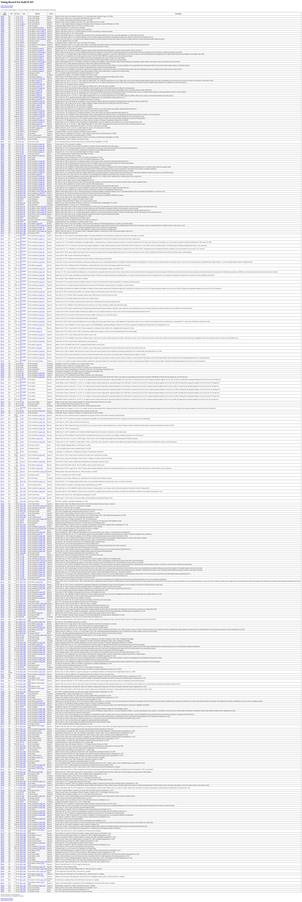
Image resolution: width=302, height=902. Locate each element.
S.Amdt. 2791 (41, 803)
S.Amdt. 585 (41, 146)
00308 (2, 710)
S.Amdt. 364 (39, 99)
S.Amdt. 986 (41, 377)
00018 (2, 48)
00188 (2, 455)
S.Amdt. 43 (43, 44)
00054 (2, 116)
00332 (2, 757)
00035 (2, 80)
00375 (2, 842)
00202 (2, 501)
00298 (2, 691)
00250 (2, 594)
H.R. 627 (22, 455)
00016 (2, 44)
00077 (2, 161)
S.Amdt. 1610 (41, 558)
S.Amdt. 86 (41, 67)
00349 (2, 792)
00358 (2, 809)
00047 (2, 103)
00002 (2, 18)
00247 (2, 588)
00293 (2, 678)
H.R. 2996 (23, 669)
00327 (2, 748)
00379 (2, 850)
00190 (2, 461)
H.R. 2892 (23, 532)
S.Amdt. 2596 (41, 712)
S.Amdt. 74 (43, 61)
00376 (2, 844)
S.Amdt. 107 (41, 120)
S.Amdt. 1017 (41, 418)
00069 (2, 146)
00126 (2, 268)
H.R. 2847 (23, 726)
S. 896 (22, 411)
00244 (2, 582)
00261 (2, 614)
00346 (2, 785)
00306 (2, 707)
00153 (2, 357)
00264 (2, 622)
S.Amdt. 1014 (41, 411)
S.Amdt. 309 (41, 110)
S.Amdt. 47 (41, 59)
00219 (2, 534)
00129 (2, 278)
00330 (2, 753)
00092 (2, 189)
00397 (2, 891)
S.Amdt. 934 (39, 328)
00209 (2, 515)
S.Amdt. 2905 (41, 822)
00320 (2, 734)
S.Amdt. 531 (41, 122)
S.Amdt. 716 (41, 229)
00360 (2, 813)
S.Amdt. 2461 (41, 674)
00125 (2, 265)
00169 (2, 399)
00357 (2, 807)
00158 (2, 369)
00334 (2, 761)
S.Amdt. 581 (41, 144)
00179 (2, 425)
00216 (2, 528)
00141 (2, 318)
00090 (2, 185)
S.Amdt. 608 (41, 163)
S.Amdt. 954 (41, 324)
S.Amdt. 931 (41, 301)
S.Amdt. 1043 (41, 428)
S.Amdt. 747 (41, 245)
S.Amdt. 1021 (41, 442)
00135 (2, 298)
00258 (2, 609)
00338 (2, 769)
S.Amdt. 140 (41, 101)
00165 (2, 386)
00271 (2, 635)
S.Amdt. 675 (43, 210)
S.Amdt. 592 (41, 155)
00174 (2, 411)
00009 (2, 31)
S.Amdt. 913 (41, 281)
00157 (2, 367)
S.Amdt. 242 (39, 95)
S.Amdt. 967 (39, 344)
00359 (2, 811)
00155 (2, 363)
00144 (2, 328)
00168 (2, 396)
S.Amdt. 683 (43, 214)
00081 (2, 168)
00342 (2, 777)
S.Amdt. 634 (41, 176)
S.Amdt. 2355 (41, 642)
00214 (2, 524)
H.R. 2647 (23, 746)
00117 (2, 239)
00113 (2, 229)
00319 (2, 732)
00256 (2, 605)
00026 (2, 63)
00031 (2, 73)
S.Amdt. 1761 (41, 570)
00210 (2, 517)
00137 (2, 305)
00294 (2, 680)
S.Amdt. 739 (41, 242)
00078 (2, 163)
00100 (2, 204)
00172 (2, 405)
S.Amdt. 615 (41, 193)
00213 (2, 522)
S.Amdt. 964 (41, 351)
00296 (2, 686)
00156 (2, 365)
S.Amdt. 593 (41, 178)
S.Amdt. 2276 (39, 613)
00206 (2, 509)
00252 (2, 598)
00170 (2, 402)
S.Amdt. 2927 (41, 824)
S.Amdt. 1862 (39, 582)
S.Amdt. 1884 (41, 588)
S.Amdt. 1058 (43, 471)
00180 (2, 428)
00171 (2, 404)
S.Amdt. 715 (43, 225)
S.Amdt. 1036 (41, 435)
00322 (2, 738)
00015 (2, 42)
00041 (2, 92)
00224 (2, 543)
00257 (2, 607)
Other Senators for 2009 (7, 7)
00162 (2, 377)
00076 (2, 159)
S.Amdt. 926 (41, 321)
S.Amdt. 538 (39, 124)
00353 (2, 800)
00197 (2, 484)
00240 (2, 573)
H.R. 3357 (23, 592)
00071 (2, 150)
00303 (2, 701)
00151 (2, 351)
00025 (2, 61)
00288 (2, 667)
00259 (2, 611)
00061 (2, 129)
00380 (2, 852)
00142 (2, 321)
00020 (2, 52)
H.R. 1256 (23, 504)
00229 (2, 553)
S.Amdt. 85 (41, 65)
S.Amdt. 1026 (41, 432)
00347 (2, 787)
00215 (2, 526)
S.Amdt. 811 (41, 315)
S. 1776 (22, 744)
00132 (2, 288)
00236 (2, 566)
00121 (2, 252)
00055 (2, 118)
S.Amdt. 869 (39, 265)
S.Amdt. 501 (41, 114)
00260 (2, 613)
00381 (2, 854)
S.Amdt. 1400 (41, 532)
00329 (2, 751)
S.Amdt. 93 (41, 71)
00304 (2, 703)
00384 (2, 859)
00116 (2, 235)
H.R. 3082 (23, 781)
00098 (2, 201)
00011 (2, 35)
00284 (2, 659)
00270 (2, 633)
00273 (2, 639)
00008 (2, 29)
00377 (2, 846)
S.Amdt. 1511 (43, 560)
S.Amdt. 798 (39, 331)
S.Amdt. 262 (39, 92)
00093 (2, 191)
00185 (2, 445)
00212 (2, 521)
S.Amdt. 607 (41, 168)
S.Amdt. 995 (41, 375)
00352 (2, 798)
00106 (2, 216)
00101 (2, 206)
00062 (2, 131)
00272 (2, 637)
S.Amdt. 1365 (42, 528)
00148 (2, 341)
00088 (2, 182)
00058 (2, 124)
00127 (2, 272)
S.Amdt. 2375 (39, 644)
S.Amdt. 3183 (41, 842)
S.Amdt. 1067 (41, 455)
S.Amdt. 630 (41, 180)
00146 (2, 334)
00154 (2, 361)
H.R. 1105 (23, 155)
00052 (2, 112)
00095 (2, 195)
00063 (2, 133)
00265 (2, 623)
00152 (2, 354)
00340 (2, 774)
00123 (2, 258)
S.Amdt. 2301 (41, 622)
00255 (2, 603)
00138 (2, 308)
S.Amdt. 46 (41, 56)
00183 (2, 438)
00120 (2, 248)
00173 (2, 408)
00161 (2, 375)
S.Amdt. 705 (43, 231)
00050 (2, 109)
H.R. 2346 (23, 481)
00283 (2, 657)
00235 (2, 564)
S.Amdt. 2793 (41, 846)
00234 (2, 562)
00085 (2, 176)
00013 (2, 39)
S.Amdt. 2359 (41, 657)
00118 (2, 242)
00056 (2, 120)
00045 (2, 99)
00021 (2, 54)
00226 (2, 547)
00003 (2, 20)
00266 (2, 625)
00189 (2, 458)
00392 (2, 880)
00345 (2, 783)
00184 (2, 442)
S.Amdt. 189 (41, 103)
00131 (2, 285)
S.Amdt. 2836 (41, 805)
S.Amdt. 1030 (41, 425)
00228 (2, 551)
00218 (2, 532)
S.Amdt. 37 (43, 37)
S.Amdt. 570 (43, 125)
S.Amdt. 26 (43, 29)
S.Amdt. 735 (41, 268)
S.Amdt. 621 (43, 195)
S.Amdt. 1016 (41, 415)
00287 (2, 665)
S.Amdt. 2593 (41, 703)
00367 (2, 826)
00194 (2, 475)
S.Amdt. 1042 (39, 438)
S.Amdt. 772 (41, 248)
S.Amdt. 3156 (41, 848)
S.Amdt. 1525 (41, 575)
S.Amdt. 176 (39, 109)
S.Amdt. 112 (39, 82)
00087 (2, 180)
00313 (2, 720)
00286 (2, 663)
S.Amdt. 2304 (39, 625)
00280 (2, 652)
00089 (2, 184)
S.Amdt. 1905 (41, 594)
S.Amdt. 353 (39, 105)
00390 (2, 874)
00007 (2, 27)
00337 (2, 766)
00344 (2, 781)
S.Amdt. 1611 (41, 556)
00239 (2, 572)
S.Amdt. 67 (43, 52)
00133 (2, 291)
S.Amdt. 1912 (41, 607)
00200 (2, 494)
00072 (2, 151)
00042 (2, 93)
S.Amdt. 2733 (41, 785)
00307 (2, 708)
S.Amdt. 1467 (41, 545)
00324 (2, 742)
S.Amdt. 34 (43, 39)
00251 (2, 596)
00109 (2, 221)
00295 (2, 684)
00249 (2, 592)
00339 (2, 772)
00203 (2, 504)
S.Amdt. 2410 (41, 659)
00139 (2, 311)
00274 (2, 640)
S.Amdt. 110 (39, 76)
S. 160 (22, 137)
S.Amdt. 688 (39, 223)
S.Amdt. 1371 (39, 534)
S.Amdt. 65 (41, 50)
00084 (2, 174)
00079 (2, 165)
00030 (2, 71)
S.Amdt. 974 (41, 338)
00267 (2, 627)
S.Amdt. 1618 (41, 568)
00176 (2, 415)
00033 (2, 76)
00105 (2, 214)
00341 (2, 775)
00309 (2, 712)
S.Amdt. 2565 (41, 714)
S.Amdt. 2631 (41, 765)
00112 (2, 227)
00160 (2, 373)
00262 (2, 616)
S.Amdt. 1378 (41, 543)
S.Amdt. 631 (41, 182)
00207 (2, 511)
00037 (2, 84)
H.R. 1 (22, 76)
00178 (2, 422)
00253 (2, 599)
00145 (2, 331)
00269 (2, 631)
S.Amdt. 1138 (41, 498)
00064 (2, 135)
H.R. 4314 (23, 891)
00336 (2, 765)
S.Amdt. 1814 (41, 579)
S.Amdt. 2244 (41, 609)
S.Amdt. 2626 (41, 729)
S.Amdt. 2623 (41, 720)
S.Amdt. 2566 (41, 716)
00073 (2, 153)
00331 (2, 755)
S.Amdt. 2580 (41, 718)
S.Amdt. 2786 (43, 868)
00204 (2, 505)
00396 (2, 889)
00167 (2, 392)
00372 (2, 837)
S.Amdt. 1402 (41, 538)
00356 (2, 805)
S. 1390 (22, 556)
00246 (2, 586)
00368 (2, 828)
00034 (2, 78)
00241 (2, 575)
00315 (2, 724)
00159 (2, 371)
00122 (2, 255)
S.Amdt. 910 (41, 298)
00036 (2, 82)
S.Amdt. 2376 (41, 652)
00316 (2, 726)
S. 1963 (22, 796)
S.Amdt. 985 (41, 373)
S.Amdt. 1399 (41, 536)
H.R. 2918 (23, 524)
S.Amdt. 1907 (41, 592)
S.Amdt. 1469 (41, 564)
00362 (2, 817)
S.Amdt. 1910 (41, 605)
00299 (2, 693)
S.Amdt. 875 (41, 285)
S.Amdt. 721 (41, 227)
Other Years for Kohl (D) (7, 6)
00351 (2, 796)
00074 (2, 155)
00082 (2, 170)
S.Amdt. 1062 (39, 465)
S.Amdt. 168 (39, 86)
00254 (2, 601)
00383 (2, 858)
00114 (2, 231)
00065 (2, 137)
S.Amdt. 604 (43, 191)
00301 (2, 697)
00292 (2, 676)
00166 (2, 389)
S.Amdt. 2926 (41, 818)
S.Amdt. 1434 (41, 549)
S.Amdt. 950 (41, 311)
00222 (2, 539)
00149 (2, 344)
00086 (2, 178)
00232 (2, 558)
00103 (2, 210)
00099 (2, 202)
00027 (2, 65)
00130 (2, 281)
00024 (2, 59)
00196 (2, 481)
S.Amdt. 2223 (41, 598)
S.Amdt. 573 (41, 150)
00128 (2, 275)
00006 (2, 25)
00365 (2, 822)
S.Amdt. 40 (41, 48)
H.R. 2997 (23, 603)
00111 (2, 225)
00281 (2, 654)
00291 (2, 674)
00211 (2, 519)
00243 (2, 579)
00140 (2, 315)
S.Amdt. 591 (41, 148)
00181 (2, 432)
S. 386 (22, 373)
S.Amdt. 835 (41, 258)
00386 (2, 864)
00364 (2, 820)
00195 (2, 478)
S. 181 (22, 22)
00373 (2, 839)
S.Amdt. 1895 (41, 586)
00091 (2, 187)
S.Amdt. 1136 (41, 488)
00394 (2, 885)
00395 (2, 887)
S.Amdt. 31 (43, 35)
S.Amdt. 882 (41, 278)
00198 (2, 488)
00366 (2, 824)
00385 (2, 861)
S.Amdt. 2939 (41, 826)
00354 (2, 801)
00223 (2, 541)
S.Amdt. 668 (41, 184)
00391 (2, 876)
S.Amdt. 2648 (39, 772)
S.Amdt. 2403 (41, 661)
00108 (2, 219)
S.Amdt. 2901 (41, 813)
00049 (2, 107)
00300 (2, 695)
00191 (2, 465)
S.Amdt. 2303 (41, 627)
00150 (2, 348)
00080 (2, 167)
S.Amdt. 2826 (41, 807)
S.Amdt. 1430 (41, 551)
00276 (2, 644)
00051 (2, 110)
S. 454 (22, 448)
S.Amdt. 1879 (41, 584)
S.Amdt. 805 (41, 275)
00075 (2, 157)
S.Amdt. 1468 (41, 547)
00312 (2, 718)
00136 (2, 301)
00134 (2, 295)
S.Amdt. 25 (41, 27)
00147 (2, 338)
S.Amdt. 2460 (41, 671)
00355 (2, 803)
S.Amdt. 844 (41, 262)
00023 (2, 58)
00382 (2, 856)
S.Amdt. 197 (39, 107)
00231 (2, 556)
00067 (2, 141)
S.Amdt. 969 (39, 348)
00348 (2, 790)
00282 (2, 656)
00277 (2, 646)
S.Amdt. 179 (41, 84)
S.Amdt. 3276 (43, 861)
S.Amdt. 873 (41, 334)
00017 (2, 46)
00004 (2, 22)
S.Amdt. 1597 (41, 572)
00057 (2, 122)
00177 (2, 418)
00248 (2, 590)
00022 (2, 56)
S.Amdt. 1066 (41, 461)
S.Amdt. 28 (43, 33)
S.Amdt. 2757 (41, 781)
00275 (2, 642)
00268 (2, 629)
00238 (2, 570)
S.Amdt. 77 (41, 58)
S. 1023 (22, 513)
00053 (2, 114)
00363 (2, 818)
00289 (2, 669)
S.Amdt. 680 (43, 206)
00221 (2, 538)
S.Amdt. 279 (41, 97)
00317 (2, 729)
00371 (2, 835)
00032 (2, 75)
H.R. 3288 (23, 642)
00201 (2, 498)
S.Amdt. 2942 (41, 828)
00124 (2, 262)
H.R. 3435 (23, 619)
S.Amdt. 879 (41, 318)
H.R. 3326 (23, 701)
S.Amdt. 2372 (41, 648)
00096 (2, 197)
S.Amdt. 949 (41, 291)
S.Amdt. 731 (41, 239)
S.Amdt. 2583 (41, 722)
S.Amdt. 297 (41, 116)
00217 (2, 530)
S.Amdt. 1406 (41, 539)
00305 (2, 705)
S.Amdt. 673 (41, 185)
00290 (2, 671)
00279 (2, 650)
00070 (2, 148)
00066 (2, 139)
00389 (2, 871)
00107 (2, 218)
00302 (2, 699)
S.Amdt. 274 (39, 118)
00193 (2, 471)
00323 (2, 740)
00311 (2, 716)
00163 (2, 379)
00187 (2, 451)
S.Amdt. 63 (41, 69)
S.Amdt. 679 (43, 208)
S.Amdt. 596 (41, 161)
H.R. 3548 (23, 751)
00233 (2, 560)
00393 (2, 883)
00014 (2, 41)
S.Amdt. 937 (41, 357)
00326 (2, 746)
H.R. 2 (22, 44)
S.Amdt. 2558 (39, 701)
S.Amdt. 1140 (41, 491)
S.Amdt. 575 (41, 151)
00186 (2, 448)
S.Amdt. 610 (41, 165)
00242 (2, 577)
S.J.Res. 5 (22, 24)
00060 (2, 127)
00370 (2, 833)
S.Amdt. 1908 (43, 603)
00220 (2, 536)
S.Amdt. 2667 (39, 766)
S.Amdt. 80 (41, 63)
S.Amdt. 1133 (41, 481)
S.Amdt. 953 (41, 305)
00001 (2, 16)
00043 (2, 95)
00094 (2, 193)
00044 (2, 97)
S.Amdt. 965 (41, 341)
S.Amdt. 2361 (41, 654)
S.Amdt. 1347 (43, 519)
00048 (2, 105)
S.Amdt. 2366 (41, 650)
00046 (2, 101)
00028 (2, 67)
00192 (2, 468)
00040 (2, 90)
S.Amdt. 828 (41, 354)
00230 (2, 555)
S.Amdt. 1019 (41, 422)
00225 (2, 545)
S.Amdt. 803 (41, 308)
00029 (2, 69)
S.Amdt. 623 (41, 167)
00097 (2, 199)
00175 (2, 412)
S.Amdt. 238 (41, 88)
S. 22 (21, 16)
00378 (2, 848)
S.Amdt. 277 (39, 93)
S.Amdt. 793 (41, 272)
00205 (2, 507)
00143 (2, 324)
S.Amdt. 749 (41, 235)
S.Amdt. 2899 (41, 815)
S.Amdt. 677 (43, 212)
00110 (2, 223)
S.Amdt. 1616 (41, 562)
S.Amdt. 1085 (39, 468)
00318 (2, 731)
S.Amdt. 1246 (41, 507)
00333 (2, 759)
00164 (2, 383)
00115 (2, 233)
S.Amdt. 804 (41, 252)
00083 (2, 172)
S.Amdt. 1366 (41, 526)
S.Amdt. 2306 (39, 629)
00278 (2, 648)
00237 (2, 568)
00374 (2, 841)
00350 (2, 794)
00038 (2, 86)
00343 (2, 779)
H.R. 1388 (23, 219)
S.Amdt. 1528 (41, 566)
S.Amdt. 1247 (43, 505)
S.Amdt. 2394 (41, 669)
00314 (2, 722)
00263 (2, 619)
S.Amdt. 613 (41, 172)
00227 (2, 549)
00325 (2, 744)
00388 (2, 868)
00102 (2, 208)
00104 (2, 212)
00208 (2, 513)
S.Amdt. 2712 (39, 757)
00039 (2, 88)
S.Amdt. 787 (41, 295)
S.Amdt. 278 (39, 90)
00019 (2, 50)
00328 (2, 749)
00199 (2, 491)
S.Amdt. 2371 (41, 646)
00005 (2, 24)
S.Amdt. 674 (41, 187)
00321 (2, 736)
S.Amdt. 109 (41, 78)
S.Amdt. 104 (39, 80)
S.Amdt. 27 (43, 31)
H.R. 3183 (23, 579)
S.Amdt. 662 (41, 189)
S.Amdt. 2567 (41, 708)
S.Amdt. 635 (39, 174)
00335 (2, 763)
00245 (2, 584)
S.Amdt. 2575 (41, 705)
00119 (2, 245)
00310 (2, 714)
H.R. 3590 (23, 800)
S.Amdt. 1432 (41, 541)
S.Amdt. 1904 (39, 596)
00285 (2, 661)
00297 (2, 689)
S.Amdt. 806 (41, 255)
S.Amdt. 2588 (41, 710)
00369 (2, 830)
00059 (2, 125)
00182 (2, 435)
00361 (2, 815)
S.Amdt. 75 (41, 54)
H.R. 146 (22, 202)
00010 (2, 33)
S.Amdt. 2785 (41, 796)
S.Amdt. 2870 (41, 811)
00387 (2, 867)
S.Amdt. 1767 (41, 573)
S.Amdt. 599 (41, 170)
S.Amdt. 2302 (39, 623)
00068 (2, 144)
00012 (2, 37)
